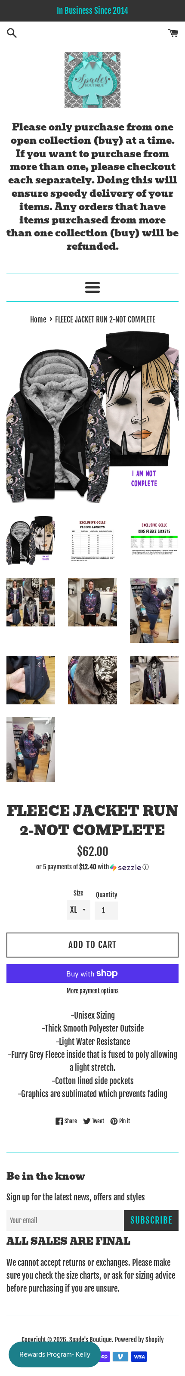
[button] (92, 867)
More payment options (93, 991)
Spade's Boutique (90, 1340)
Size (78, 893)
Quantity (106, 895)
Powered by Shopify (139, 1340)
